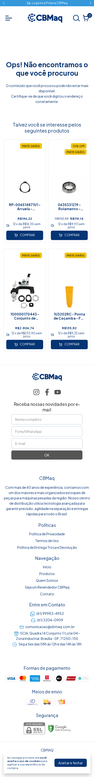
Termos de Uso (47, 540)
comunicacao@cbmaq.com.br (50, 626)
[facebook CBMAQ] (47, 392)
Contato (47, 594)
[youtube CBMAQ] (57, 392)
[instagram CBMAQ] (36, 392)
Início (47, 567)
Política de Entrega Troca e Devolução (47, 547)
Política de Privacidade (47, 534)
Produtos (47, 573)
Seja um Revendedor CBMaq (47, 587)
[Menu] (10, 18)
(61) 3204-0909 (50, 620)
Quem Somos (47, 580)
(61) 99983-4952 (50, 613)
